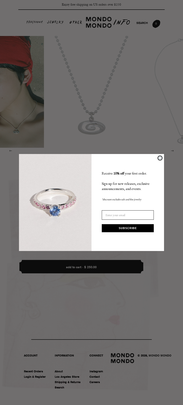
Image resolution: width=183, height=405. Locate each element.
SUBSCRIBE (128, 228)
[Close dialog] (160, 158)
